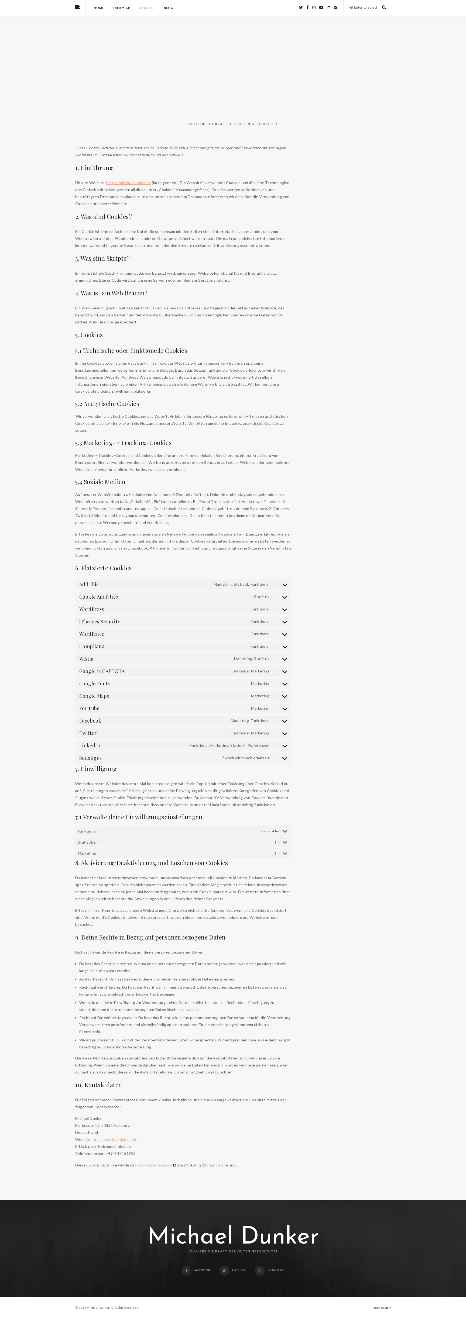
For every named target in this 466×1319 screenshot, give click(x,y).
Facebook (202, 1270)
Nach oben (381, 1308)
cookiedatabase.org (154, 1165)
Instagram (276, 1270)
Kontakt (147, 7)
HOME (99, 7)
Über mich (121, 7)
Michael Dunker (233, 1237)
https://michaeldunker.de (128, 182)
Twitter (238, 1270)
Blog (168, 7)
